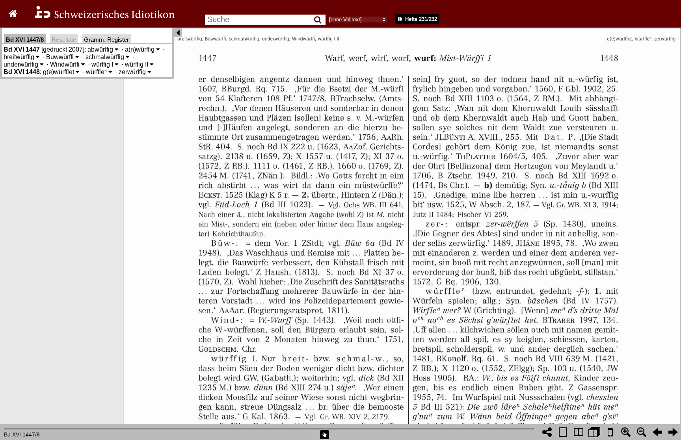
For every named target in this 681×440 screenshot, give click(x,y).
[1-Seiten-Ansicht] (563, 432)
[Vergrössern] (626, 432)
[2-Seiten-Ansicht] (578, 432)
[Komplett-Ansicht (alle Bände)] (594, 432)
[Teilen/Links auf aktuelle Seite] (547, 432)
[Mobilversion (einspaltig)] (610, 432)
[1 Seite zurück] (657, 432)
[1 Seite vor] (673, 432)
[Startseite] (99, 17)
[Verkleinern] (641, 432)
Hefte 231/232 (420, 19)
